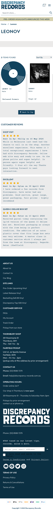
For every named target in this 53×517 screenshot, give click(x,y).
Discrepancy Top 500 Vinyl (14, 302)
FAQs (5, 313)
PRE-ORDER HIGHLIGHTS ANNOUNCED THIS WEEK (27, 19)
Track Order (8, 322)
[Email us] (5, 466)
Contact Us (8, 273)
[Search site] (50, 12)
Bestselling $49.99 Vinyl (13, 297)
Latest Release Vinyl (12, 293)
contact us (7, 403)
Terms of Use (8, 487)
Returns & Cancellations (13, 482)
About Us (7, 268)
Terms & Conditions (14, 459)
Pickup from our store (12, 327)
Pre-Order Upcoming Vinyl (15, 288)
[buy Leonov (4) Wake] (13, 73)
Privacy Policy (40, 459)
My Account (8, 317)
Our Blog (7, 278)
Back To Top (27, 112)
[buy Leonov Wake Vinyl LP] (39, 73)
